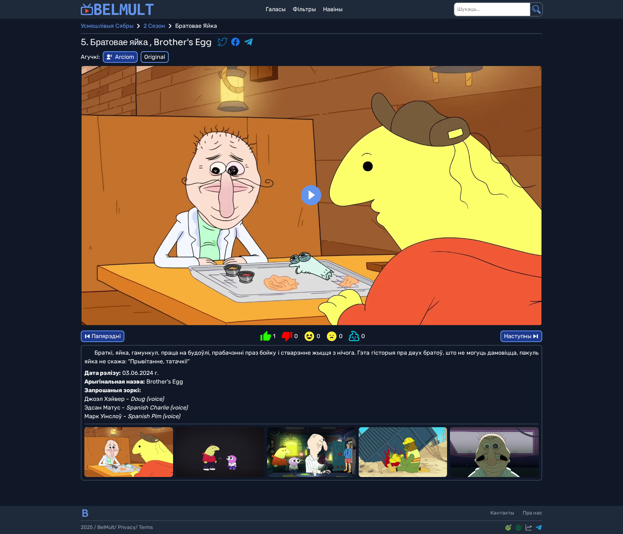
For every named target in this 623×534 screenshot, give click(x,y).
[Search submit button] (536, 9)
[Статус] (518, 527)
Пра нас (532, 513)
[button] (311, 195)
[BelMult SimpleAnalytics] (528, 527)
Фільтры (304, 9)
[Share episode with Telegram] (248, 42)
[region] (311, 195)
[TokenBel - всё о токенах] (498, 527)
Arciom (124, 56)
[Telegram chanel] (538, 527)
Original (154, 56)
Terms (146, 527)
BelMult (105, 527)
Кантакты (502, 513)
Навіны (333, 9)
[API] (508, 527)
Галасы (276, 9)
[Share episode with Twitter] (222, 42)
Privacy (126, 527)
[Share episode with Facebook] (235, 42)
